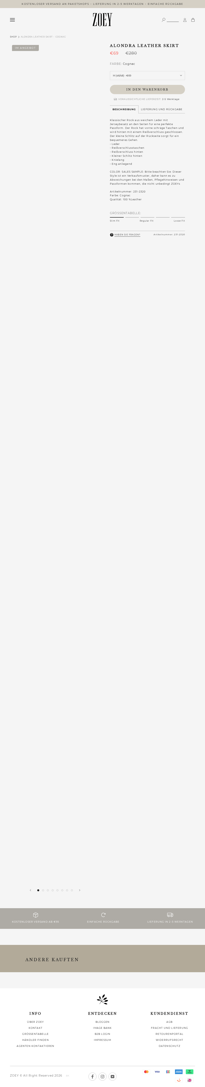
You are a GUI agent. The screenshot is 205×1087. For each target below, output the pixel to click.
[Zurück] (30, 890)
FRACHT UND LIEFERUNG (169, 1027)
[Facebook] (92, 1077)
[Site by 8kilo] (67, 1076)
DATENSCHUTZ (169, 1045)
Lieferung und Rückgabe (161, 109)
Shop (13, 37)
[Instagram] (102, 1077)
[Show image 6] (62, 890)
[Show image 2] (43, 890)
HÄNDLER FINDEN (35, 1039)
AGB (169, 1021)
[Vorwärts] (79, 890)
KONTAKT (35, 1027)
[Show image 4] (53, 890)
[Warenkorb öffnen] (193, 19)
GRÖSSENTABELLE (35, 1033)
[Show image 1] (38, 890)
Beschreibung (124, 109)
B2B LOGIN (103, 1033)
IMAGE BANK (102, 1027)
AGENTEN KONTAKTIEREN (35, 1045)
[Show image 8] (72, 890)
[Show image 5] (57, 890)
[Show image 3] (48, 890)
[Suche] (170, 19)
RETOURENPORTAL (169, 1033)
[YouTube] (113, 1077)
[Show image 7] (67, 890)
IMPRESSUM (102, 1039)
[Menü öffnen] (12, 19)
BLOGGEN (102, 1021)
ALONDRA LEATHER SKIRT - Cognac (43, 37)
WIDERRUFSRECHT (169, 1039)
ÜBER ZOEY (35, 1021)
